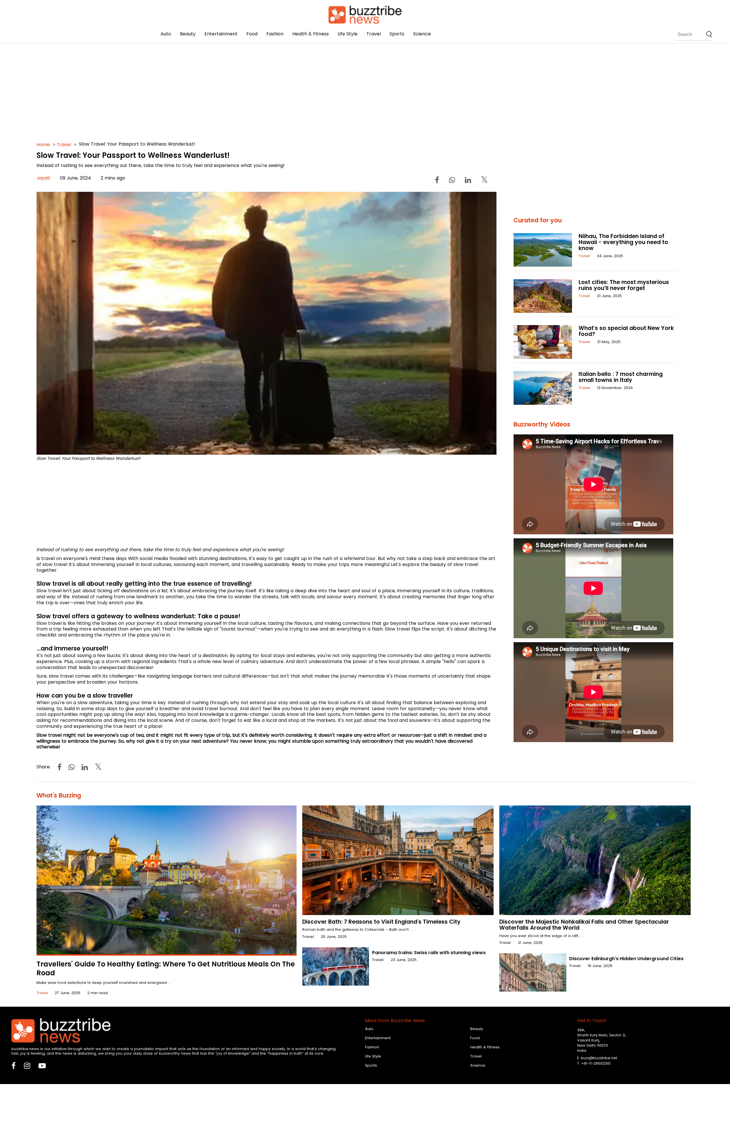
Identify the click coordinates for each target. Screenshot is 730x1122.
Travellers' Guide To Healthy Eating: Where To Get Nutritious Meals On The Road (165, 968)
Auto (166, 34)
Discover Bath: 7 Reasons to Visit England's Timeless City (381, 922)
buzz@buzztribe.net (599, 1057)
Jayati (43, 178)
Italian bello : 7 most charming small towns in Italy (621, 377)
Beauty (188, 34)
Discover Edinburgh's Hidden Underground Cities (626, 958)
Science (422, 34)
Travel (373, 34)
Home (43, 144)
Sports (397, 34)
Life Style (348, 34)
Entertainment (221, 34)
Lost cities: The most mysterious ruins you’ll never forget (624, 285)
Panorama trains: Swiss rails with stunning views (429, 952)
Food (251, 34)
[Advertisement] (207, 86)
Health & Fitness (310, 34)
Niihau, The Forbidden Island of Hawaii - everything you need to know (623, 242)
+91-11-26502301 (596, 1063)
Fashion (274, 34)
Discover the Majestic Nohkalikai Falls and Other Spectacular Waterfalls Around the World (584, 925)
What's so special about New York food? (626, 331)
